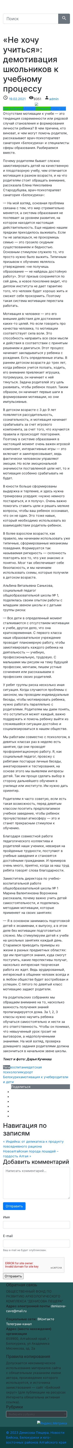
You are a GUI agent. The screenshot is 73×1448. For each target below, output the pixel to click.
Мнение (29, 109)
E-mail (8, 1236)
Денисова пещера (34, 9)
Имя (6, 1217)
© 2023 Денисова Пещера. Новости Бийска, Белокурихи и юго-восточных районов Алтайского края (36, 1437)
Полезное (43, 109)
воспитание (19, 1067)
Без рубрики (13, 109)
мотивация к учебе (37, 1077)
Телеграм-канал (19, 1324)
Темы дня (58, 109)
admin (54, 99)
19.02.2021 (17, 99)
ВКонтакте (46, 1319)
